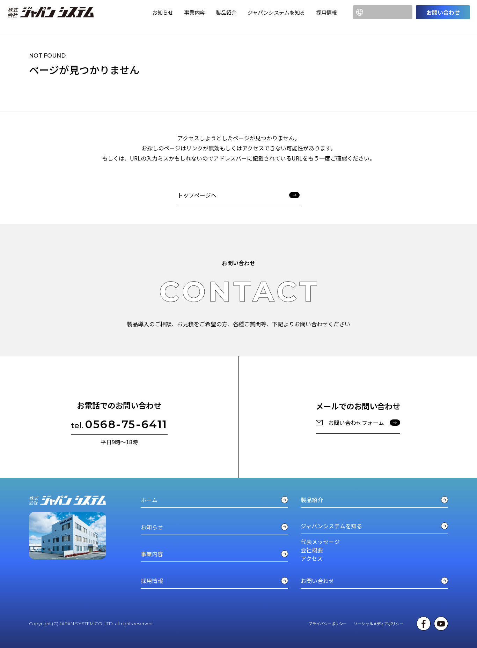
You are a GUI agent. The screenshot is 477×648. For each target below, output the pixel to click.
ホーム (149, 500)
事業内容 (194, 12)
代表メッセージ (320, 541)
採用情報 (326, 12)
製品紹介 (226, 12)
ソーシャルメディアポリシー (378, 623)
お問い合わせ (443, 12)
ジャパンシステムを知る (276, 12)
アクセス (312, 558)
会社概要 (312, 550)
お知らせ (162, 12)
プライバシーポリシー (327, 623)
